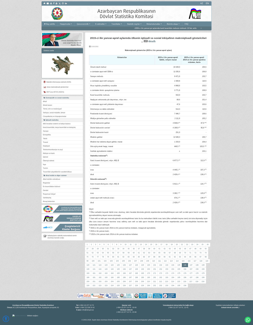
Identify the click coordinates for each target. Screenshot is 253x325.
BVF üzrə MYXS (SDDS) (55, 92)
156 (185, 269)
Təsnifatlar (115, 24)
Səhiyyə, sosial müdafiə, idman (54, 113)
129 (142, 265)
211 (154, 281)
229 (142, 285)
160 (88, 273)
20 (177, 244)
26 (208, 244)
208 (136, 281)
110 (153, 261)
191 (154, 277)
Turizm (45, 168)
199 (203, 277)
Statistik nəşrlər (133, 24)
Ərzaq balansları (49, 201)
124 (112, 265)
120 (88, 265)
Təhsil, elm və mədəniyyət (52, 109)
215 (178, 281)
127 (130, 265)
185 (118, 277)
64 (154, 253)
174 (172, 273)
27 (87, 249)
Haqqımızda (65, 24)
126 (124, 265)
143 (106, 269)
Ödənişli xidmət (48, 161)
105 (123, 261)
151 (154, 269)
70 (185, 253)
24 (197, 244)
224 (112, 285)
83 (129, 257)
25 (202, 244)
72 (195, 253)
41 (159, 249)
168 (136, 273)
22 (187, 244)
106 (129, 261)
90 (165, 257)
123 (106, 265)
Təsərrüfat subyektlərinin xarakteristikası (57, 172)
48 (195, 249)
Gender (45, 190)
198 (197, 277)
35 (129, 249)
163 (106, 273)
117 (195, 261)
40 (154, 249)
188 (136, 277)
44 (175, 249)
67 (170, 253)
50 (206, 249)
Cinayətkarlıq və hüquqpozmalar (54, 116)
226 (124, 285)
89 (159, 257)
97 (200, 257)
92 (175, 257)
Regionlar (46, 183)
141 (94, 269)
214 (172, 281)
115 (183, 261)
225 (118, 285)
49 (200, 249)
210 (148, 281)
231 (154, 285)
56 (113, 253)
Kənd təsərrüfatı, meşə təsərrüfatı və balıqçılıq (59, 127)
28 (93, 249)
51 (87, 253)
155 (178, 269)
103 (111, 261)
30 (103, 249)
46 (185, 249)
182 (100, 277)
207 (130, 281)
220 (88, 285)
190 (148, 277)
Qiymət (45, 157)
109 (147, 261)
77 (98, 257)
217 (190, 281)
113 (171, 261)
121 (94, 265)
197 (191, 277)
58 (123, 253)
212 (160, 281)
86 (144, 257)
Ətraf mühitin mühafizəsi (51, 179)
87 (149, 257)
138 (197, 265)
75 (87, 257)
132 (160, 265)
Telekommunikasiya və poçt (53, 150)
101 (99, 261)
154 (172, 269)
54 (103, 253)
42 (165, 249)
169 (142, 273)
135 (178, 265)
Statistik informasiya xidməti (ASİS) (58, 82)
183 (106, 277)
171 (154, 273)
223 (106, 285)
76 (93, 257)
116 (189, 261)
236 (185, 285)
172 (160, 273)
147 (130, 269)
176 (185, 273)
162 (100, 273)
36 (134, 249)
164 (112, 273)
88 (154, 257)
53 (98, 253)
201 (94, 281)
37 (139, 249)
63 (149, 253)
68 (175, 253)
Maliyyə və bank (49, 153)
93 (180, 257)
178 (197, 273)
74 (206, 253)
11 (131, 244)
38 (144, 249)
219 (203, 281)
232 (160, 285)
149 (142, 269)
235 (178, 285)
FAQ (186, 24)
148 (136, 269)
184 (112, 277)
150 (148, 269)
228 (136, 285)
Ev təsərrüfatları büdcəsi (51, 186)
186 (124, 277)
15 (151, 244)
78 (103, 257)
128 (136, 265)
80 (113, 257)
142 (100, 269)
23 (192, 244)
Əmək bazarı (47, 105)
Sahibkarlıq (47, 198)
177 (191, 273)
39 (149, 249)
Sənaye (45, 131)
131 (154, 265)
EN (207, 3)
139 (203, 265)
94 (185, 257)
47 (190, 249)
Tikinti (45, 138)
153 (166, 269)
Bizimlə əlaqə (172, 24)
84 (134, 257)
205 (118, 281)
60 (134, 253)
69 (180, 253)
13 (141, 244)
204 (112, 281)
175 (178, 273)
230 (148, 285)
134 (172, 265)
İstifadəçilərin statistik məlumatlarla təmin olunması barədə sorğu (62, 237)
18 (166, 244)
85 (139, 257)
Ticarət (45, 142)
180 (88, 277)
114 (177, 261)
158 (197, 269)
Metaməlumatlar (153, 24)
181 (94, 277)
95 (190, 257)
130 (148, 265)
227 (130, 285)
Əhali (45, 101)
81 (118, 257)
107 (135, 261)
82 (123, 257)
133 (166, 265)
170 (148, 273)
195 (178, 277)
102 (105, 261)
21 (182, 244)
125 (118, 265)
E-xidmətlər (100, 24)
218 (197, 281)
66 (165, 253)
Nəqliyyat (46, 146)
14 (146, 244)
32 (113, 249)
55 (108, 253)
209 (142, 281)
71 (190, 253)
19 (172, 244)
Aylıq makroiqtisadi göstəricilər (57, 87)
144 (112, 269)
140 (88, 269)
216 (184, 281)
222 (100, 285)
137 (191, 265)
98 (206, 257)
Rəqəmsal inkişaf (49, 194)
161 (94, 273)
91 (170, 257)
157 (191, 269)
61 (139, 253)
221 (94, 285)
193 (166, 277)
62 (144, 253)
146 (124, 269)
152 (160, 269)
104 (117, 261)
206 (124, 281)
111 (159, 261)
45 (180, 249)
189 (142, 277)
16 (156, 244)
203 (106, 281)
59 (129, 253)
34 (123, 249)
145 (118, 269)
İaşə (44, 164)
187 (130, 277)
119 (207, 261)
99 (87, 261)
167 (130, 273)
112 (165, 261)
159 (203, 269)
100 (93, 261)
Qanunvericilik (83, 24)
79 (108, 257)
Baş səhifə (50, 24)
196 (185, 277)
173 (166, 273)
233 (166, 285)
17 (161, 244)
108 (141, 261)
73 (200, 253)
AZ (201, 3)
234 (172, 285)
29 (98, 249)
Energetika (47, 135)
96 (195, 257)
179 (203, 273)
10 (125, 244)
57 (118, 253)
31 (108, 249)
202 (100, 281)
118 (201, 261)
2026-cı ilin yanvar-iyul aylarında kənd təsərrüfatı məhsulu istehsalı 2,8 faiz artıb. (152, 28)
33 (118, 249)
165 (118, 273)
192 (160, 277)
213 (166, 281)
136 (185, 265)
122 (100, 265)
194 (172, 277)
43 (170, 249)
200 (88, 281)
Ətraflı (151, 41)
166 (124, 273)
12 (136, 244)
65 (159, 253)
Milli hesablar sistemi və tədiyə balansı (56, 124)
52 (93, 253)
